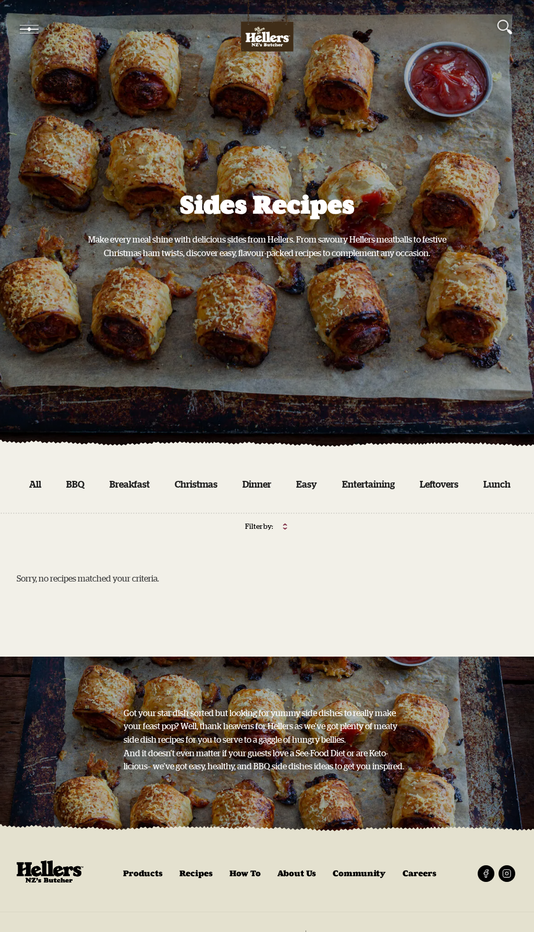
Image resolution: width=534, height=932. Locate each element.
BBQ (75, 484)
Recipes (196, 873)
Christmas (196, 484)
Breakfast (130, 484)
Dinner (256, 484)
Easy (306, 484)
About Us (296, 873)
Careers (419, 873)
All (35, 484)
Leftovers (439, 484)
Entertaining (368, 484)
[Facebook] (486, 873)
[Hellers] (267, 29)
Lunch (497, 484)
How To (245, 873)
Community (359, 873)
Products (143, 873)
